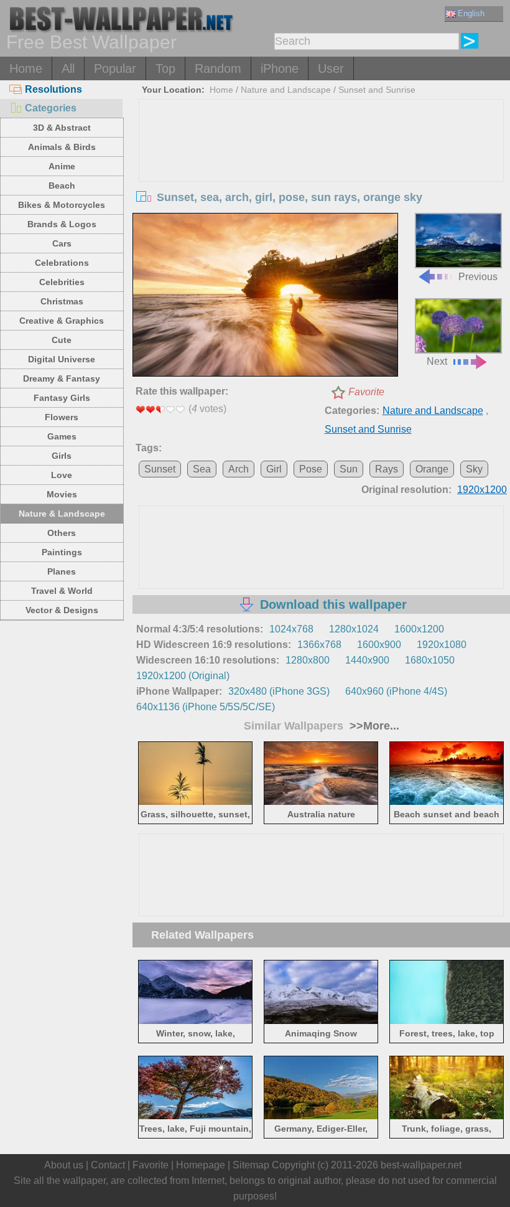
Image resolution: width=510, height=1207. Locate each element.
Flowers (61, 417)
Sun (349, 469)
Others (61, 533)
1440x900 (367, 660)
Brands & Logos (61, 224)
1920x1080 (441, 644)
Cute (62, 340)
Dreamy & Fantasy (61, 378)
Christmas (61, 301)
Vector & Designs (62, 610)
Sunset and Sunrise (376, 90)
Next (437, 361)
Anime (62, 166)
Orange (431, 469)
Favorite (366, 392)
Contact (108, 1165)
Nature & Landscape (62, 514)
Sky (474, 469)
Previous (478, 276)
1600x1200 (419, 629)
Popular (115, 68)
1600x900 (379, 644)
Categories (50, 108)
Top (165, 68)
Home (25, 68)
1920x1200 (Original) (183, 675)
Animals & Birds (62, 147)
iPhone (280, 68)
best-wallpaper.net (421, 1165)
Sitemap (251, 1165)
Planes (61, 571)
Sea (202, 469)
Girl (274, 469)
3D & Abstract (62, 128)
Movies (62, 494)
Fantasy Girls (62, 398)
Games (61, 436)
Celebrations (62, 263)
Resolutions (53, 89)
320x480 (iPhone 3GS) (279, 691)
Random (218, 68)
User (331, 68)
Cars (62, 243)
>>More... (372, 726)
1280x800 (307, 660)
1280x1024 (354, 629)
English (471, 13)
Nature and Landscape (286, 90)
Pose (310, 469)
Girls (62, 456)
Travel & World (62, 591)
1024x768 (291, 629)
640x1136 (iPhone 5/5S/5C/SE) (205, 707)
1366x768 (319, 644)
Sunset (159, 469)
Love (61, 475)
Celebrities (62, 282)
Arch (238, 469)
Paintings (62, 552)
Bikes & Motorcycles (61, 205)
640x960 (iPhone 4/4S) (396, 691)
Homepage (200, 1165)
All (68, 68)
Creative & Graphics (61, 321)
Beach (62, 185)
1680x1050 (430, 660)
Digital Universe (61, 359)
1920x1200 (482, 489)
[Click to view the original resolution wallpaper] (265, 296)
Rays (386, 469)
